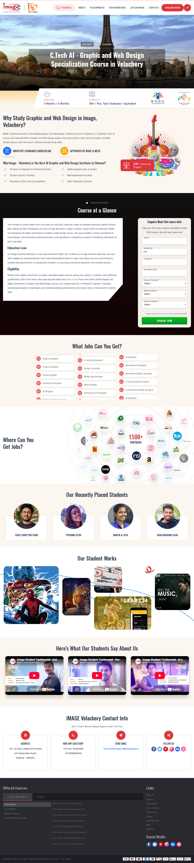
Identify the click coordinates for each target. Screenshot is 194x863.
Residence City (151, 269)
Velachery (68, 838)
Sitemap (150, 829)
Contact (87, 44)
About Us (150, 795)
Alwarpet (68, 809)
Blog (148, 825)
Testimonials (151, 803)
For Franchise (117, 7)
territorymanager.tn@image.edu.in (121, 748)
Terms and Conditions (165, 314)
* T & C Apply (65, 859)
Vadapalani (69, 832)
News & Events (152, 808)
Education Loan (152, 820)
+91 (145, 251)
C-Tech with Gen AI (18, 797)
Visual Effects (10, 809)
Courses (150, 799)
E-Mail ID (148, 259)
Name (147, 237)
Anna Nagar (69, 815)
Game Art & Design (12, 813)
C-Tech (40, 797)
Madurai (68, 844)
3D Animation (10, 804)
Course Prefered (152, 280)
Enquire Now (172, 7)
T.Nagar (68, 826)
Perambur (68, 821)
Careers (149, 816)
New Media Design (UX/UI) (15, 818)
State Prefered (151, 290)
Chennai (107, 44)
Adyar (67, 803)
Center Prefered (151, 301)
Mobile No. (149, 248)
